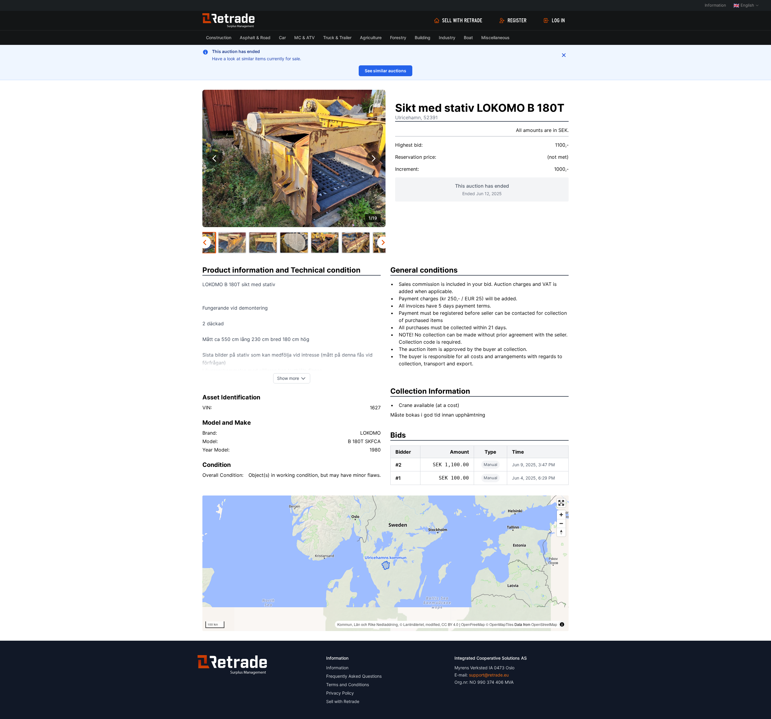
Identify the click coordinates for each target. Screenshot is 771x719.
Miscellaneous (495, 37)
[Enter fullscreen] (561, 503)
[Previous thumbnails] (205, 242)
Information (715, 5)
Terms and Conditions (347, 684)
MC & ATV (304, 37)
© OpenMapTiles (499, 624)
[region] (385, 563)
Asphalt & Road (255, 37)
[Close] (564, 55)
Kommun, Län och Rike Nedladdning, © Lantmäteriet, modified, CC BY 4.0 (397, 624)
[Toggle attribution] (562, 624)
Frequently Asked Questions (354, 676)
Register (516, 20)
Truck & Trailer (337, 37)
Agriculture (371, 37)
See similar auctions (385, 70)
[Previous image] (214, 158)
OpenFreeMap (473, 624)
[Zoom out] (561, 523)
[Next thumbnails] (383, 242)
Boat (468, 37)
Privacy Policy (340, 693)
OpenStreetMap (544, 624)
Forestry (398, 37)
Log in (558, 20)
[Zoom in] (561, 514)
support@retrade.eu (489, 674)
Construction (218, 37)
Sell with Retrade (462, 20)
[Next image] (373, 158)
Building (422, 37)
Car (282, 37)
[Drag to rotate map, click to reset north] (561, 532)
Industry (447, 37)
